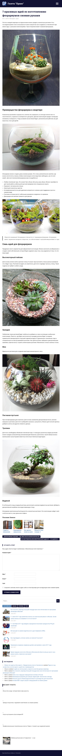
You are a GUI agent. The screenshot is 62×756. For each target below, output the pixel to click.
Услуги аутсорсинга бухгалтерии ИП (13, 714)
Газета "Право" (16, 3)
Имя (4, 574)
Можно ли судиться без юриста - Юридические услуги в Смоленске (23, 665)
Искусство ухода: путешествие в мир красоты (16, 691)
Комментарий (6, 552)
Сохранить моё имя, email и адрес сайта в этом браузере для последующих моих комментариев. (31, 587)
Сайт (3, 583)
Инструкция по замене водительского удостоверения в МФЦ (28, 631)
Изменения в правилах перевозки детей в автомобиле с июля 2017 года (31, 645)
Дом (17, 18)
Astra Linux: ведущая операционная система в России (28, 675)
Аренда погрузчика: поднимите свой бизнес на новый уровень (20, 702)
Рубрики (20, 606)
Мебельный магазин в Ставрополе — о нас (23, 738)
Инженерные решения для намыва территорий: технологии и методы (32, 676)
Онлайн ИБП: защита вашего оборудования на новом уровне (30, 680)
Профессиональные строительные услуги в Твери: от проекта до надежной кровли (26, 726)
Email (4, 579)
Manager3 (12, 18)
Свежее (14, 606)
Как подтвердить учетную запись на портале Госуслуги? (27, 638)
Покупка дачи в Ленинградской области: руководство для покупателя (33, 678)
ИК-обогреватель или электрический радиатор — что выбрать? (39, 539)
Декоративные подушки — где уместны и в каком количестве (22, 537)
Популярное (6, 606)
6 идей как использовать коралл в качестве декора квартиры (31, 669)
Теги (26, 606)
